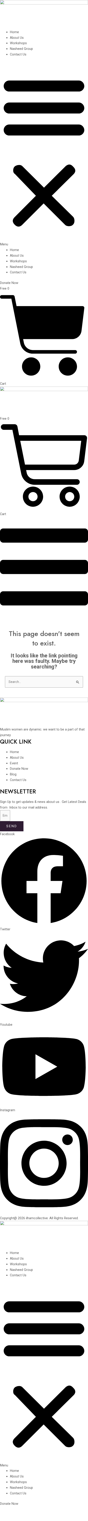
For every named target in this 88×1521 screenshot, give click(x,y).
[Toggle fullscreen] (20, 1510)
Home (14, 32)
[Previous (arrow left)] (6, 1517)
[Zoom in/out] (6, 1510)
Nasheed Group (21, 49)
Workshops (18, 43)
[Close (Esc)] (47, 1510)
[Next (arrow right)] (20, 1517)
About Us (17, 38)
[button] (44, 154)
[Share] (33, 1510)
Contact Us (18, 54)
